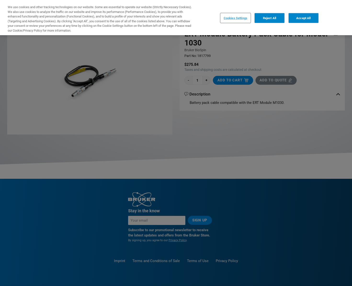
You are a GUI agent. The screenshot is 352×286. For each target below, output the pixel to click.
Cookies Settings (235, 18)
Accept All (303, 18)
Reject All (269, 18)
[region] (176, 17)
